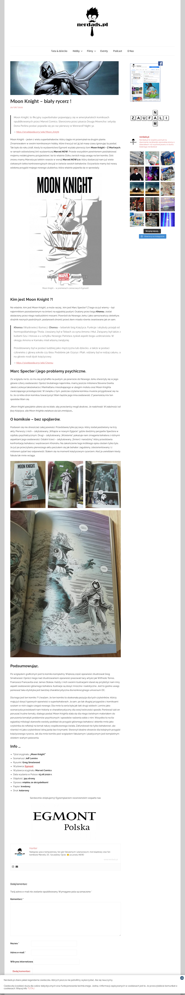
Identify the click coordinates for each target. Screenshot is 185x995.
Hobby (76, 51)
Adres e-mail (18, 952)
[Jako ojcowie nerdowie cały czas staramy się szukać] (168, 189)
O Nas (130, 51)
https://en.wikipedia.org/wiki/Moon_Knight (37, 132)
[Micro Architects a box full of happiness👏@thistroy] (168, 158)
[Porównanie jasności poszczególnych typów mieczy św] (168, 220)
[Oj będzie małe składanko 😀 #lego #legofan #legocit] (168, 174)
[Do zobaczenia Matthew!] (137, 174)
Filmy (90, 51)
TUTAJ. (31, 988)
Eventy (104, 51)
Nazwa (14, 943)
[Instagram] (13, 866)
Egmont (29, 766)
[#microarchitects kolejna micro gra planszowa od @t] (137, 220)
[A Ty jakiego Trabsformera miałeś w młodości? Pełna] (152, 189)
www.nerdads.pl (111, 859)
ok (182, 978)
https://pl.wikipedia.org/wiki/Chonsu (34, 363)
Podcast (117, 51)
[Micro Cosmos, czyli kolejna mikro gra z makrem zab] (168, 204)
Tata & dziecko (59, 51)
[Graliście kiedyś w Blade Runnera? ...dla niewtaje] (137, 204)
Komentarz (17, 899)
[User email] (17, 866)
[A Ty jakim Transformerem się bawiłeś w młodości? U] (137, 189)
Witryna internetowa (21, 961)
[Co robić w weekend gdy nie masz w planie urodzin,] (152, 158)
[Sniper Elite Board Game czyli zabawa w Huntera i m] (152, 220)
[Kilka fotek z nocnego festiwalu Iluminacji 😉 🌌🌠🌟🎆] (152, 174)
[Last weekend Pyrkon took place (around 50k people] (152, 204)
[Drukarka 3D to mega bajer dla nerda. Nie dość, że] (137, 158)
